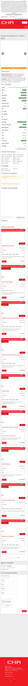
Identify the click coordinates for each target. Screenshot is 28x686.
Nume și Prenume (5, 575)
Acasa (16, 18)
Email (2, 584)
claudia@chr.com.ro (4, 569)
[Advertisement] (14, 31)
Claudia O (9, 566)
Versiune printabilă (21, 148)
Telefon (3, 580)
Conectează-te (12, 16)
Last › (18, 557)
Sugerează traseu (20, 217)
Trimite (24, 611)
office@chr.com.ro (9, 676)
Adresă (2, 588)
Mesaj (2, 592)
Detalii (4, 261)
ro (24, 22)
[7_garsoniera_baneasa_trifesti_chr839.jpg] (15, 228)
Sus (14, 679)
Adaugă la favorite (14, 68)
